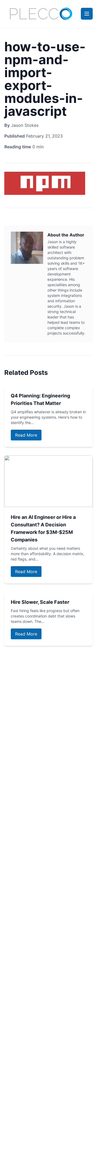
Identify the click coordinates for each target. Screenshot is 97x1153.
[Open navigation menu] (87, 14)
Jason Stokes (25, 125)
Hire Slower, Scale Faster (40, 602)
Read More (26, 435)
